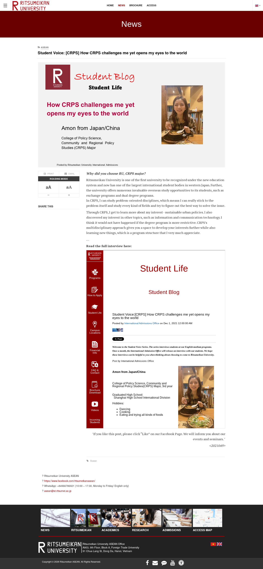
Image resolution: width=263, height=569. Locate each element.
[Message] (164, 563)
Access (151, 5)
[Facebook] (147, 563)
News (121, 5)
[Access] (181, 563)
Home (110, 5)
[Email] (155, 563)
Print (50, 173)
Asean (93, 460)
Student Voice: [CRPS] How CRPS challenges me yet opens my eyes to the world (112, 53)
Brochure (135, 5)
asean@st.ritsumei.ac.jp (57, 491)
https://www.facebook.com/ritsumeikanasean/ (69, 481)
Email (71, 173)
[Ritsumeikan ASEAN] (31, 5)
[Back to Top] (254, 539)
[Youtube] (172, 563)
